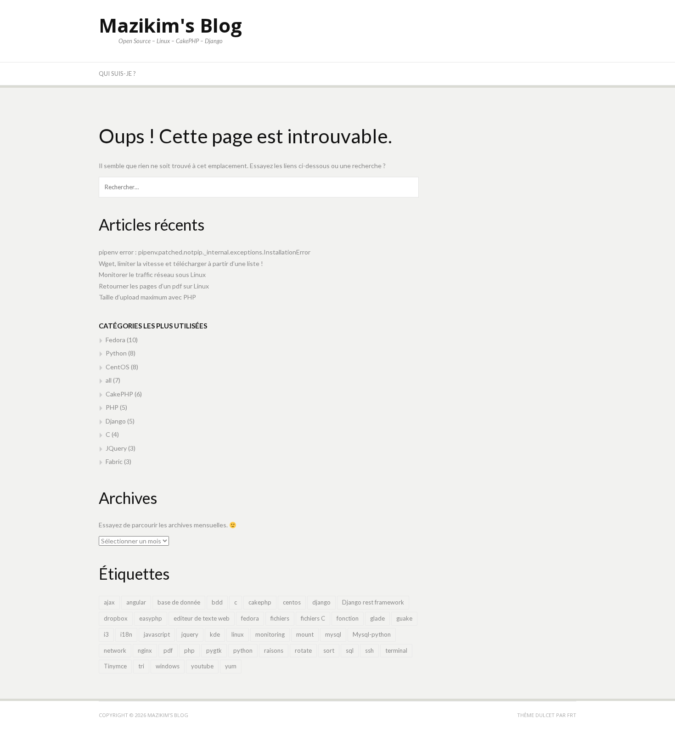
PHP (112, 407)
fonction (348, 618)
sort (328, 650)
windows (168, 666)
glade (377, 618)
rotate (303, 650)
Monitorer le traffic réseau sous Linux (152, 274)
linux (237, 634)
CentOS (117, 367)
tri (141, 666)
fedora (250, 618)
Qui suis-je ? (117, 73)
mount (305, 634)
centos (292, 602)
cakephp (259, 602)
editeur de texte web (202, 618)
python (243, 650)
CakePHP (119, 394)
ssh (369, 650)
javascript (157, 634)
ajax (109, 602)
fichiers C (313, 618)
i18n (126, 634)
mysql (333, 634)
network (115, 650)
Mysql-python (372, 634)
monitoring (270, 634)
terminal (396, 650)
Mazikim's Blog (170, 25)
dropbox (116, 618)
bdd (217, 602)
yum (230, 666)
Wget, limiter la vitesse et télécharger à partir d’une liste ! (181, 263)
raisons (273, 650)
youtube (202, 666)
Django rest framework (373, 602)
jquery (189, 634)
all (109, 380)
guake (404, 618)
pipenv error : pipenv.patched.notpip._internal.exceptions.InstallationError (204, 252)
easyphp (150, 618)
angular (136, 602)
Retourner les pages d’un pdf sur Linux (154, 286)
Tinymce (115, 666)
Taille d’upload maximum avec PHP (147, 297)
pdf (168, 650)
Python (116, 353)
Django (116, 421)
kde (215, 634)
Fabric (114, 461)
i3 (106, 634)
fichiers (279, 618)
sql (350, 650)
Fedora (115, 340)
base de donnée (179, 602)
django (321, 602)
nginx (145, 650)
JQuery (116, 448)
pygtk (214, 650)
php (189, 650)
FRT (571, 715)
